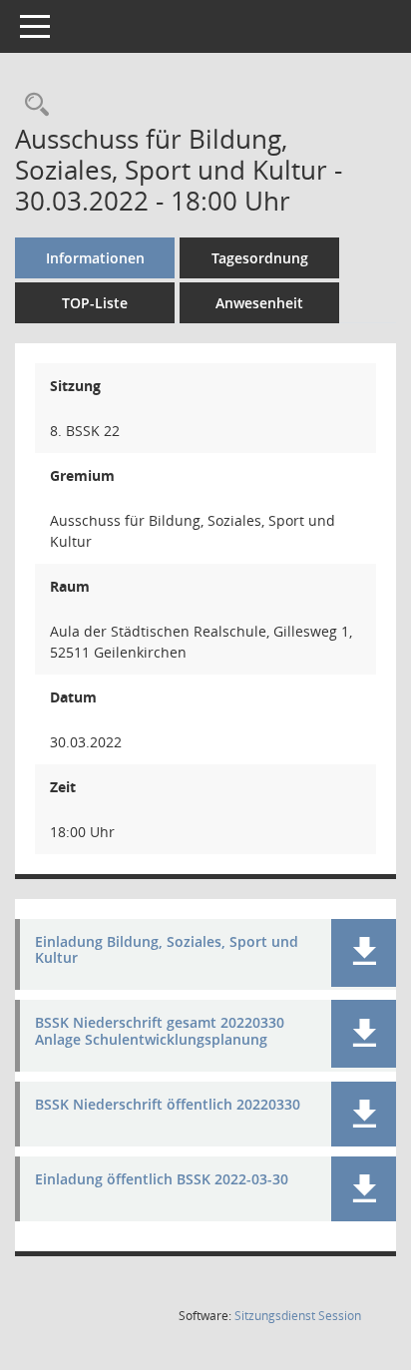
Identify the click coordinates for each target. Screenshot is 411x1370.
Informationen (95, 257)
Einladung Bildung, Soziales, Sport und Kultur (166, 951)
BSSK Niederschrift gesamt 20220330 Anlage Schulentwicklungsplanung (159, 1032)
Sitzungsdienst (297, 1315)
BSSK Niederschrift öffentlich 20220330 (167, 1105)
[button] (363, 953)
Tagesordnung (259, 257)
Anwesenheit (259, 302)
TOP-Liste (95, 302)
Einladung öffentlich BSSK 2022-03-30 (161, 1179)
